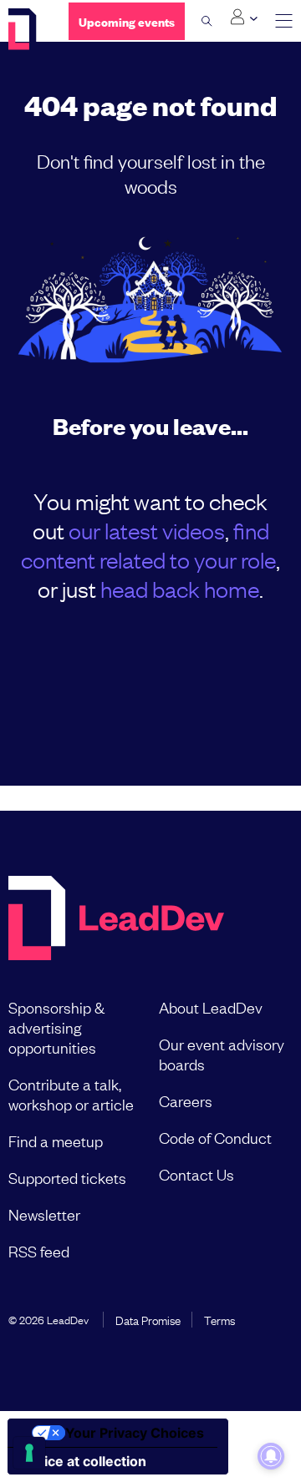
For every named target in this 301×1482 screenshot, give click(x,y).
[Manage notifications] (271, 1456)
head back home (179, 588)
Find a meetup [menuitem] (55, 1140)
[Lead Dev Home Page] (116, 920)
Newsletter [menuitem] (44, 1214)
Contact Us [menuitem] (196, 1174)
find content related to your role (148, 544)
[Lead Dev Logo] (25, 29)
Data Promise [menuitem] (148, 1319)
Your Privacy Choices (134, 1432)
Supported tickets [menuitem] (67, 1177)
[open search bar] (207, 21)
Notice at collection (83, 1461)
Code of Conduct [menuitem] (215, 1137)
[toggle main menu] (284, 21)
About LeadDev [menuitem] (211, 1007)
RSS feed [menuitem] (38, 1251)
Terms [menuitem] (219, 1319)
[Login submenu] (243, 17)
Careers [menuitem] (185, 1100)
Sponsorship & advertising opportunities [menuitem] (56, 1027)
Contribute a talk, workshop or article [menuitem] (71, 1094)
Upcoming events (127, 21)
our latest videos (147, 529)
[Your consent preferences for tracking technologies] (29, 1453)
